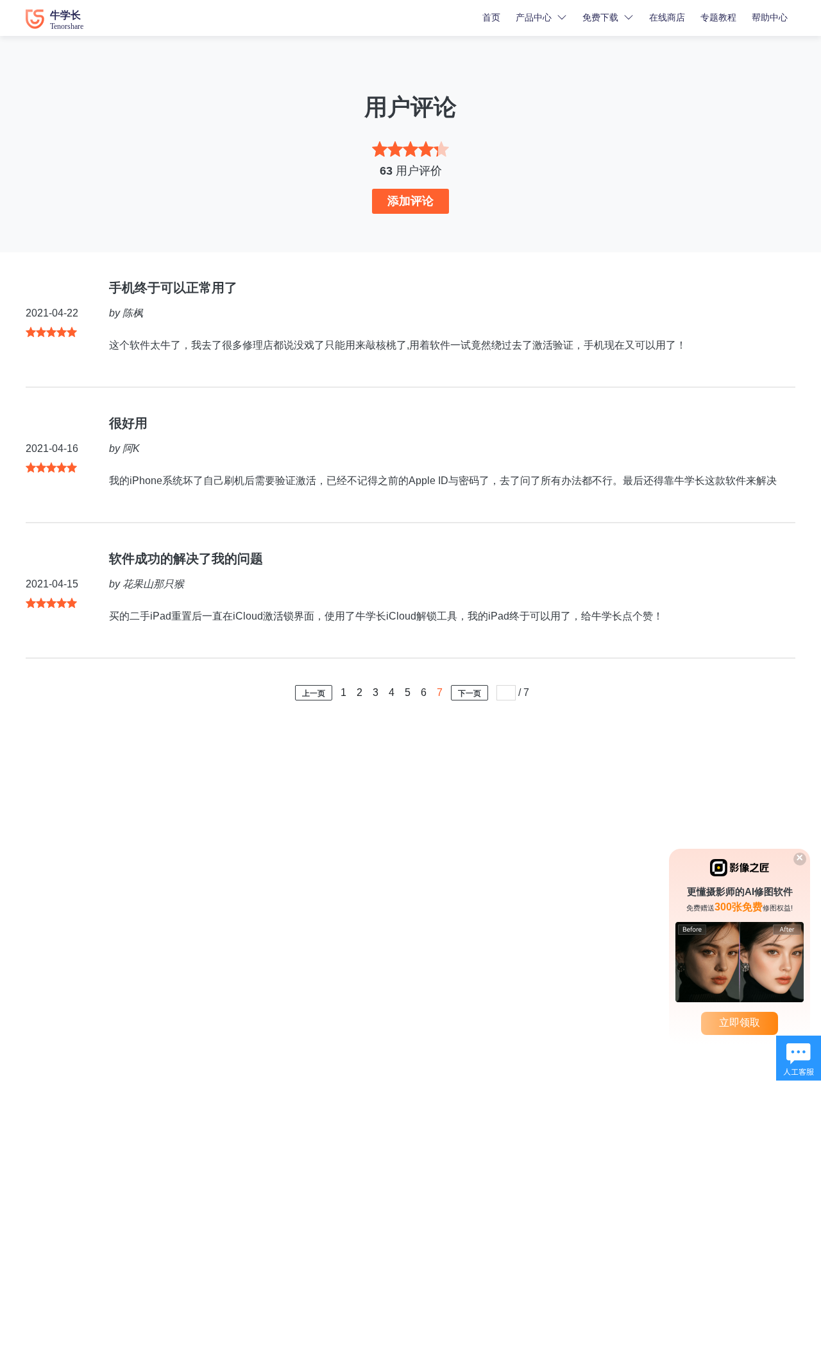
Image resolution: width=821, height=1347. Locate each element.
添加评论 (410, 201)
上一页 (313, 693)
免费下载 (600, 17)
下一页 (469, 693)
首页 (491, 17)
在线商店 (667, 17)
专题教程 (718, 17)
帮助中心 (770, 17)
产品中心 (534, 17)
